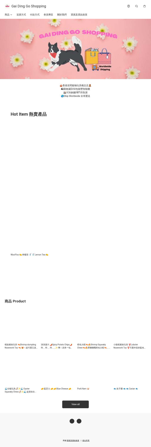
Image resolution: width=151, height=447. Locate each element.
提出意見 (86, 441)
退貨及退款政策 (79, 14)
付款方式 (35, 14)
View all (76, 404)
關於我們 (62, 14)
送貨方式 (21, 14)
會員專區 (48, 14)
